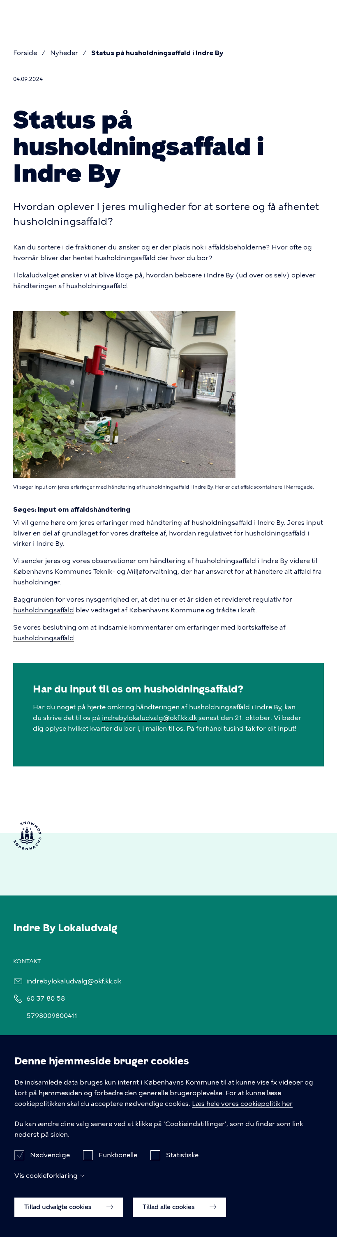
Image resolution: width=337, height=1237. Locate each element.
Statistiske (182, 1155)
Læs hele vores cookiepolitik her (242, 1104)
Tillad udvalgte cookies (58, 1207)
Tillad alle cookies (169, 1207)
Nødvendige (50, 1155)
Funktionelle (118, 1155)
